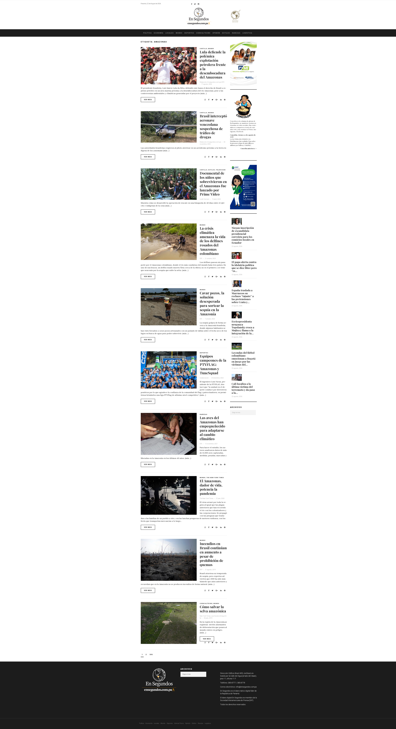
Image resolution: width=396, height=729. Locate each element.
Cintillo (203, 48)
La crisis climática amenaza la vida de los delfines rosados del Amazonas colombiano (212, 241)
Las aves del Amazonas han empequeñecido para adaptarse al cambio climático (212, 428)
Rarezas (236, 33)
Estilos (226, 33)
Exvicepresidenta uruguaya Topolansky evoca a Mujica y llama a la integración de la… (243, 327)
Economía (158, 33)
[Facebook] (191, 4)
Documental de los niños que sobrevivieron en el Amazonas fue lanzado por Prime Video (213, 183)
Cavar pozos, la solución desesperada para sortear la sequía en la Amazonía (212, 303)
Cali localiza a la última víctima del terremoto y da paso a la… (243, 388)
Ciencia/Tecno (203, 33)
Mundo (179, 33)
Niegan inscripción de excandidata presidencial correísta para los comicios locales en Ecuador (243, 235)
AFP (201, 569)
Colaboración (204, 378)
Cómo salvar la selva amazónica (213, 608)
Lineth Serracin (204, 199)
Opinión (216, 33)
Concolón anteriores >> (248, 148)
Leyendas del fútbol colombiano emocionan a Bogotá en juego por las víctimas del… (243, 358)
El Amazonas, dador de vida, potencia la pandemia (211, 487)
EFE (201, 258)
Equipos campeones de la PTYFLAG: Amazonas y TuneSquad (213, 364)
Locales (170, 33)
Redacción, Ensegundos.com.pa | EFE (212, 82)
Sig (151, 654)
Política (147, 33)
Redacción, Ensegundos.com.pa (210, 142)
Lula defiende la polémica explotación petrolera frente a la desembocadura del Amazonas (213, 65)
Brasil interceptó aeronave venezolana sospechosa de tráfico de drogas (213, 126)
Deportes (189, 33)
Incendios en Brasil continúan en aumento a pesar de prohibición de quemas (213, 554)
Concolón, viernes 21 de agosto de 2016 (243, 136)
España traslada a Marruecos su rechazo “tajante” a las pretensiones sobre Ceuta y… (243, 296)
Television (221, 170)
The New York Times (215, 477)
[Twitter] (195, 4)
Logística (247, 33)
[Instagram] (198, 4)
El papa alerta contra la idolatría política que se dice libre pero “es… (244, 266)
